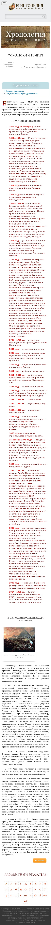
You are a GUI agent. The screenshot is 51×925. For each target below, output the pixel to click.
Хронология (40, 64)
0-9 (45, 895)
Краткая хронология (15, 91)
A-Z (25, 901)
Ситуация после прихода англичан (22, 94)
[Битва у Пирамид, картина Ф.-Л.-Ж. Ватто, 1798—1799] (19, 639)
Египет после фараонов (35, 67)
